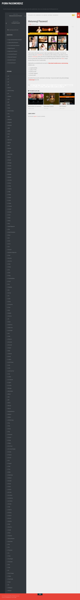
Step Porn (10, 527)
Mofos (9, 402)
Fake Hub (10, 258)
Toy (8, 553)
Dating (9, 220)
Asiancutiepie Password (49, 106)
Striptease (10, 535)
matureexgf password (69, 85)
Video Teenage (11, 573)
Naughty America (11, 411)
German (9, 292)
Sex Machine (10, 498)
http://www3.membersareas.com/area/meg (58, 63)
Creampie (10, 206)
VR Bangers (10, 587)
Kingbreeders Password (12, 51)
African (9, 87)
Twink (9, 567)
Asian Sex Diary (11, 110)
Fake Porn (10, 261)
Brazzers (9, 168)
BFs (8, 136)
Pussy (9, 469)
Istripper (9, 347)
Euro (9, 246)
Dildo (9, 229)
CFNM (9, 191)
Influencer (10, 339)
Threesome (10, 550)
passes (50, 86)
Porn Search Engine (11, 449)
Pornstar (9, 457)
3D (8, 76)
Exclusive (30, 15)
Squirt (9, 524)
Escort (9, 243)
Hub (9, 333)
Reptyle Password (11, 48)
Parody (9, 428)
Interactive (10, 342)
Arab (9, 105)
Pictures (9, 437)
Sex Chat (9, 492)
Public (9, 466)
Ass (8, 113)
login (30, 24)
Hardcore (38, 15)
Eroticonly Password (12, 62)
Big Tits (9, 142)
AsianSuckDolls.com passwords (34, 106)
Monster (9, 405)
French (9, 281)
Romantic (10, 480)
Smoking (9, 512)
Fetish (9, 272)
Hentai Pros (10, 324)
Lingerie (9, 382)
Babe (9, 116)
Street (9, 532)
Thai (9, 547)
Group (9, 307)
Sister (9, 506)
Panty (9, 425)
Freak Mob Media (11, 278)
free (35, 85)
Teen (9, 544)
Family (9, 264)
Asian (9, 108)
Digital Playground (11, 226)
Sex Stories (10, 501)
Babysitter (10, 119)
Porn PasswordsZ (12, 3)
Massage (9, 388)
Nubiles (9, 417)
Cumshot (9, 212)
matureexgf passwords (32, 86)
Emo (9, 238)
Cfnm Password (62, 106)
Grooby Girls (10, 304)
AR (8, 102)
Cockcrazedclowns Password (13, 45)
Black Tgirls (10, 154)
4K (8, 79)
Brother (9, 171)
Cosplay (9, 203)
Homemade (10, 330)
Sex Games (10, 495)
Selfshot (9, 489)
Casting (9, 186)
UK (8, 570)
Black (9, 151)
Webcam (9, 590)
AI (8, 93)
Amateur (9, 96)
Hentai (9, 321)
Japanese (10, 353)
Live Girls (9, 385)
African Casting (11, 90)
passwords (58, 86)
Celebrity (9, 188)
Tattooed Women (11, 538)
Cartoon (9, 183)
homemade (34, 56)
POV (9, 460)
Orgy (9, 423)
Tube (9, 564)
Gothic (9, 298)
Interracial (10, 345)
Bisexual (9, 148)
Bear (9, 134)
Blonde (9, 157)
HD (42, 15)
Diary (9, 223)
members (44, 86)
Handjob (9, 313)
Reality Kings (10, 475)
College (9, 197)
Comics (9, 200)
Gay (8, 290)
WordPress (9, 597)
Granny (9, 301)
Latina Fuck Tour (11, 371)
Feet (9, 269)
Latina (9, 368)
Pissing (9, 440)
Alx (15, 597)
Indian (9, 336)
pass (47, 86)
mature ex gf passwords (56, 85)
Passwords (55, 15)
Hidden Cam (10, 327)
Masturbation (10, 391)
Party (9, 431)
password (54, 86)
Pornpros (10, 454)
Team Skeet (10, 541)
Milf (8, 399)
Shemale (9, 503)
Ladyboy (9, 359)
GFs (34, 15)
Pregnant (9, 463)
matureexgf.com (39, 86)
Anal (9, 99)
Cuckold (9, 209)
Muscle (9, 408)
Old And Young (10, 420)
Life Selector (10, 379)
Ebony (9, 235)
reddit (63, 86)
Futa (9, 284)
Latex (9, 365)
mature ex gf (41, 85)
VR (8, 584)
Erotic (9, 240)
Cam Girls (10, 180)
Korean (9, 356)
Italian (9, 350)
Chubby (9, 194)
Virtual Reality (10, 579)
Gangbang (10, 287)
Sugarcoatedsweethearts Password (15, 39)
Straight (9, 530)
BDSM (9, 131)
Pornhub (9, 451)
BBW (9, 128)
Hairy (9, 310)
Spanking (10, 521)
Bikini (9, 145)
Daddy (9, 217)
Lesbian (9, 376)
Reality (9, 472)
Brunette (9, 174)
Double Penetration (11, 232)
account (32, 85)
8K (8, 84)
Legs (9, 373)
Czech (9, 214)
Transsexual (10, 561)
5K (8, 82)
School (9, 486)
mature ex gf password (48, 85)
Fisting (9, 275)
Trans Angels (10, 558)
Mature (45, 15)
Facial (9, 255)
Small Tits (10, 509)
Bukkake (9, 177)
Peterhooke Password (12, 57)
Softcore (9, 515)
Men (9, 397)
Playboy (9, 443)
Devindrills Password (12, 60)
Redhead (9, 477)
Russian (9, 483)
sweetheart (39, 54)
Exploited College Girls (12, 252)
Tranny (9, 556)
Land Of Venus (10, 362)
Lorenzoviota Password (12, 54)
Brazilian (9, 165)
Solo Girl (9, 518)
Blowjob (9, 160)
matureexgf (32, 79)
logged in (35, 116)
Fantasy (9, 266)
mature (62, 58)
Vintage (9, 576)
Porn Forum (10, 446)
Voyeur (9, 582)
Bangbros (10, 122)
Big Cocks (10, 139)
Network (50, 15)
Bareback (10, 125)
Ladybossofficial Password (13, 42)
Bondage (9, 162)
